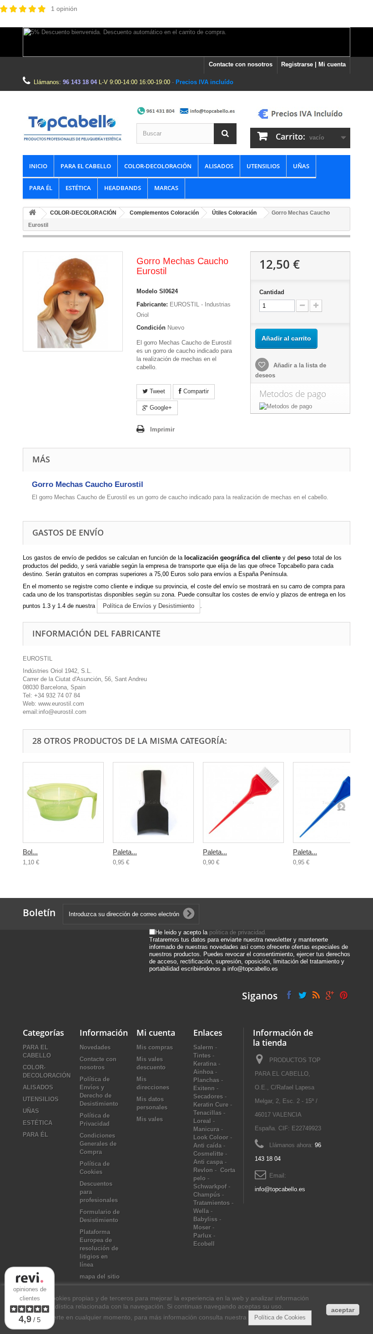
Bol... (30, 852)
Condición (151, 327)
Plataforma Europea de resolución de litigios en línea (99, 1248)
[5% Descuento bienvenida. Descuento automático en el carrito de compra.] (186, 42)
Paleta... (125, 852)
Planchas (206, 1080)
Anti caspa (208, 1161)
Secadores (208, 1096)
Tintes (202, 1055)
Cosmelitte (208, 1153)
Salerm (203, 1047)
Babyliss (205, 1219)
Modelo (146, 291)
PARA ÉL (40, 188)
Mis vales (149, 1119)
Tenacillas (207, 1112)
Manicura (206, 1129)
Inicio (38, 166)
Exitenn (204, 1088)
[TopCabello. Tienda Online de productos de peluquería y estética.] (73, 127)
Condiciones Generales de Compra (98, 1143)
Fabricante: (152, 304)
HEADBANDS (122, 188)
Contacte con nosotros (240, 64)
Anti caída (207, 1145)
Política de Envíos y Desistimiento (148, 605)
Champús (206, 1194)
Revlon (203, 1170)
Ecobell (204, 1243)
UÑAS (301, 166)
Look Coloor (210, 1137)
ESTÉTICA (78, 188)
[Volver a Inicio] (32, 214)
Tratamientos (211, 1202)
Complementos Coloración (164, 213)
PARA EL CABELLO (85, 166)
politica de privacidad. (238, 932)
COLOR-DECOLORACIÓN (158, 166)
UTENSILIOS (263, 166)
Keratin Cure (210, 1104)
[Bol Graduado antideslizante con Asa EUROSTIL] (63, 802)
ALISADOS (219, 166)
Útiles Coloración (234, 213)
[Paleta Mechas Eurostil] (153, 802)
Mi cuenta (155, 1032)
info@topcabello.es (280, 1189)
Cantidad (271, 292)
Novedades (95, 1047)
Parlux (202, 1235)
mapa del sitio (100, 1276)
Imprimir (162, 429)
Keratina (205, 1063)
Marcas (166, 188)
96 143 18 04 (80, 82)
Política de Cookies (280, 1317)
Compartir (195, 391)
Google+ (160, 407)
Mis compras (154, 1047)
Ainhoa (203, 1071)
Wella (201, 1211)
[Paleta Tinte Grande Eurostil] (243, 802)
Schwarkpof (210, 1186)
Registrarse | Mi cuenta (313, 64)
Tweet (156, 391)
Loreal (202, 1121)
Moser (202, 1227)
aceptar (342, 1310)
